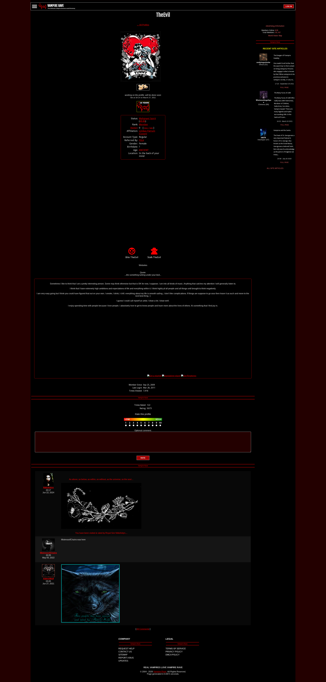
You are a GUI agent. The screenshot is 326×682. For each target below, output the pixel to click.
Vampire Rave (159, 672)
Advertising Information (275, 26)
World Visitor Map (275, 36)
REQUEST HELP (126, 649)
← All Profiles (143, 25)
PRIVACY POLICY (174, 652)
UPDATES (123, 661)
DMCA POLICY (173, 655)
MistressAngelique (263, 101)
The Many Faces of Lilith (282, 93)
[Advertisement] (143, 200)
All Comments (143, 629)
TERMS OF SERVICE (176, 649)
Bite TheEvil (131, 257)
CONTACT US (125, 652)
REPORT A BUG (126, 658)
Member (143, 124)
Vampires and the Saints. (282, 130)
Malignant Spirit (147, 118)
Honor (133, 127)
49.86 (142, 121)
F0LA (141, 140)
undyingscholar (263, 62)
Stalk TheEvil (154, 257)
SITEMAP (122, 655)
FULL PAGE (284, 87)
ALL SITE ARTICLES (275, 168)
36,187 (278, 32)
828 (276, 30)
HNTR (263, 138)
